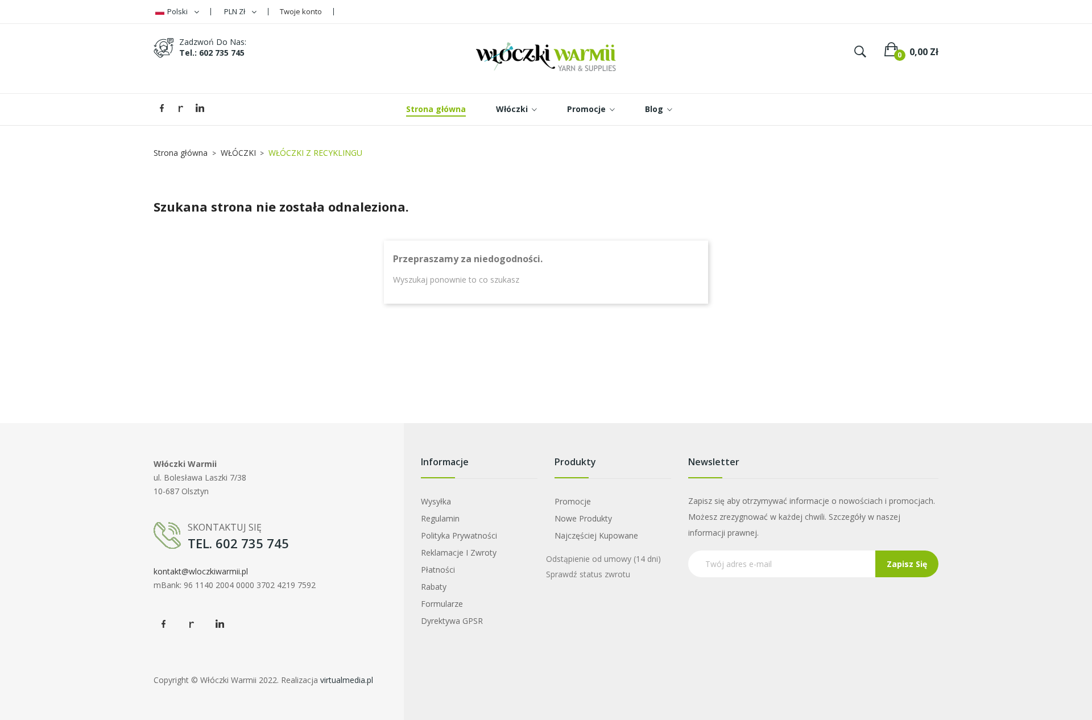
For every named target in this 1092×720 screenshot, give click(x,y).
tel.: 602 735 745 (212, 52)
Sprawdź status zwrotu (588, 574)
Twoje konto (301, 11)
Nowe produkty (583, 518)
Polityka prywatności (459, 535)
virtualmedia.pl (346, 680)
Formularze (442, 603)
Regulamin (440, 518)
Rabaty (433, 586)
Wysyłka (436, 501)
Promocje (573, 501)
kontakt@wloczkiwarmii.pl (201, 571)
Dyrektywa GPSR (452, 620)
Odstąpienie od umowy (603, 558)
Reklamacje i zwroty (459, 552)
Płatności (438, 569)
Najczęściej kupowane (596, 535)
